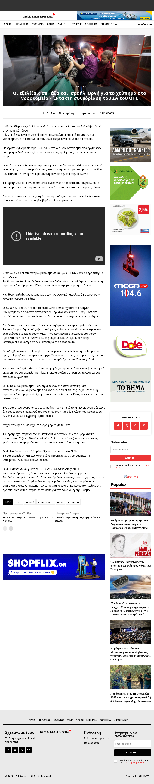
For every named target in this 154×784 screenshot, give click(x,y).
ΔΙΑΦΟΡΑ (80, 86)
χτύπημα (73, 502)
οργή (60, 502)
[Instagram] (15, 750)
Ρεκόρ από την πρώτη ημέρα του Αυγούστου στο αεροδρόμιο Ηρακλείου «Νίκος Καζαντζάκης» (129, 524)
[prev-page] (5, 528)
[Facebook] (118, 426)
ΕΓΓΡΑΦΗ (131, 752)
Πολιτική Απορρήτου (133, 762)
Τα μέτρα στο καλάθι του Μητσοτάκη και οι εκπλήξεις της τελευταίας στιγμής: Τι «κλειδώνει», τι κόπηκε (130, 654)
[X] (126, 426)
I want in (129, 458)
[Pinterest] (135, 426)
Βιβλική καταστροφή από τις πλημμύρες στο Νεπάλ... (28, 519)
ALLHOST (144, 776)
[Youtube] (29, 750)
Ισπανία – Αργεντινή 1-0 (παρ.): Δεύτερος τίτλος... (77, 519)
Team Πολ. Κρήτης (63, 113)
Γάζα (18, 502)
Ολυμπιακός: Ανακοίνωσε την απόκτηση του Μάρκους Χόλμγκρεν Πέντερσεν (130, 565)
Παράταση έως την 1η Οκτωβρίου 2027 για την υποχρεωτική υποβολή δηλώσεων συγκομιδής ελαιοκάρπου (130, 697)
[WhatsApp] (144, 426)
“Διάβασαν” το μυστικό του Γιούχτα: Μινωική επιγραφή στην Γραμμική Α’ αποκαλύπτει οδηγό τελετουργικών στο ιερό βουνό (129, 609)
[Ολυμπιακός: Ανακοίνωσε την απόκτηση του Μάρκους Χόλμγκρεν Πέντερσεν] (130, 545)
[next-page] (11, 528)
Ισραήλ (30, 502)
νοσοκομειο (45, 502)
